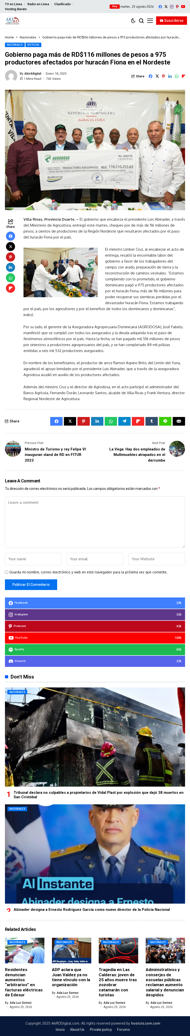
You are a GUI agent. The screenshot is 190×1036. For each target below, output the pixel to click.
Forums (123, 1030)
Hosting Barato (16, 9)
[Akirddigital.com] (12, 21)
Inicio (60, 1030)
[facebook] (160, 6)
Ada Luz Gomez (21, 1003)
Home (9, 37)
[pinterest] (177, 6)
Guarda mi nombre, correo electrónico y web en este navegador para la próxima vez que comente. (88, 572)
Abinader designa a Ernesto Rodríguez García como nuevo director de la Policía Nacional (92, 909)
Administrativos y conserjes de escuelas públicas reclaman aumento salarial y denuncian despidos (165, 982)
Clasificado (62, 4)
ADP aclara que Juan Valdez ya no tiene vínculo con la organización (71, 977)
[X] (166, 6)
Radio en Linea (38, 4)
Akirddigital (32, 73)
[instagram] (171, 6)
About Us (77, 1030)
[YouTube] (183, 6)
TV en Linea (13, 4)
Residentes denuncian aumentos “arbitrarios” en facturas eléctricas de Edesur (24, 982)
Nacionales (28, 37)
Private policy (101, 1030)
